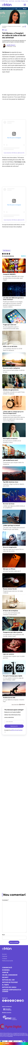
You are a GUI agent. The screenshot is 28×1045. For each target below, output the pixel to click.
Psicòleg (23, 1)
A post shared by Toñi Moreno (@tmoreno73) (14, 152)
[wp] (18, 1001)
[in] (13, 1001)
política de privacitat (16, 730)
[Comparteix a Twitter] (3, 254)
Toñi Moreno (6, 250)
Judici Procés (11, 1)
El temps (5, 985)
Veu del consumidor (9, 975)
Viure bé (5, 972)
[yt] (15, 1001)
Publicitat (4, 956)
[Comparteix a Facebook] (5, 254)
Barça (7, 1)
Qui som (4, 954)
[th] (20, 1001)
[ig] (8, 1001)
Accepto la (13, 730)
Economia (6, 970)
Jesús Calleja (17, 1)
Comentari (5, 900)
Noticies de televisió (10, 982)
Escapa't (5, 977)
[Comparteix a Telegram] (9, 254)
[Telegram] (10, 1001)
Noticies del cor (8, 980)
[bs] (23, 1001)
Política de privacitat (7, 960)
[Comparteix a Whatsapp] (7, 254)
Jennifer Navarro (10, 45)
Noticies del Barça (9, 987)
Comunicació (7, 967)
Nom (3, 934)
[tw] (6, 1001)
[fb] (3, 1001)
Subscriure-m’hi (14, 726)
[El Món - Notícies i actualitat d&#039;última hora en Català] (5, 6)
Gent (5, 30)
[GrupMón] (14, 1043)
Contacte (4, 958)
